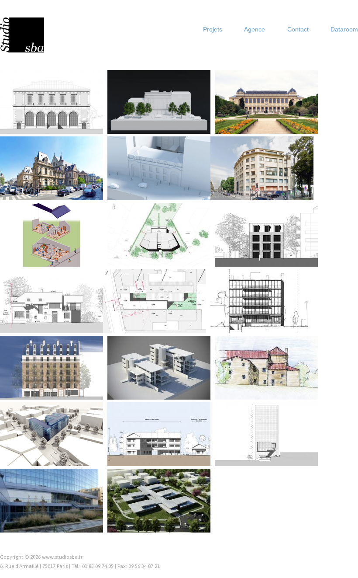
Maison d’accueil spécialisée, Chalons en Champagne (161, 520)
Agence (254, 29)
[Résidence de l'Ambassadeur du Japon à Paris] (158, 168)
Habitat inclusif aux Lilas (66, 258)
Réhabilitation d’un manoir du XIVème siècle (267, 387)
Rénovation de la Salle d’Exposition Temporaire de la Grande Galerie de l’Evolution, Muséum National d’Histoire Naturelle (268, 110)
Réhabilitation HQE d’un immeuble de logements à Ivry (265, 321)
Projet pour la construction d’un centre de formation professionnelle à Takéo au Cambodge (163, 446)
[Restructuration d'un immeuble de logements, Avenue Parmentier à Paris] (51, 367)
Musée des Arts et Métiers (64, 191)
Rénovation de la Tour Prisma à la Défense (270, 454)
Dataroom (344, 29)
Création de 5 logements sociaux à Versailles (47, 321)
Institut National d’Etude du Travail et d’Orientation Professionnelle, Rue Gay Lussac (261, 180)
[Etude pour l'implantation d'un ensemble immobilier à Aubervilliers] (51, 434)
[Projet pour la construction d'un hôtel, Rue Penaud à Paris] (154, 301)
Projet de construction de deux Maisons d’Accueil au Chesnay (163, 254)
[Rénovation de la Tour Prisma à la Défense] (266, 434)
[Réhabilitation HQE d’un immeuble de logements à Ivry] (261, 301)
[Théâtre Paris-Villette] (51, 101)
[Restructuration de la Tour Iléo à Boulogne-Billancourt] (51, 500)
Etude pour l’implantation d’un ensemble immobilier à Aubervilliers (53, 450)
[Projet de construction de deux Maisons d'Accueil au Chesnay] (158, 234)
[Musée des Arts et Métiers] (51, 168)
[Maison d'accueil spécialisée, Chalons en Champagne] (158, 500)
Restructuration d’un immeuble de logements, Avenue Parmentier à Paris (54, 383)
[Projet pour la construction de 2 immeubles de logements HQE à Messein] (158, 367)
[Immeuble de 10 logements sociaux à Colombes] (266, 234)
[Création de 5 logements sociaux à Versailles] (51, 301)
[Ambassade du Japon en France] (158, 101)
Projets (212, 29)
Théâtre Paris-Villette (70, 125)
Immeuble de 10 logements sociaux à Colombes (265, 254)
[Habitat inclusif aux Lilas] (51, 234)
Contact (298, 29)
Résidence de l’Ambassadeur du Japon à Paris (160, 188)
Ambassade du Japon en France (155, 122)
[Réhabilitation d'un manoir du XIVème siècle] (266, 367)
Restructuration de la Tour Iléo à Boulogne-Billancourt (56, 520)
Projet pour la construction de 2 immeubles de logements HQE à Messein (163, 383)
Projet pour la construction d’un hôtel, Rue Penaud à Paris (158, 321)
